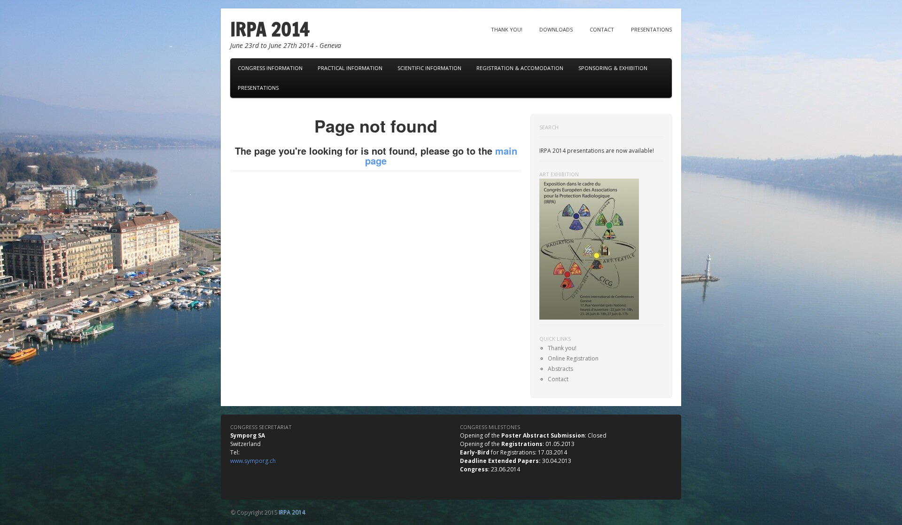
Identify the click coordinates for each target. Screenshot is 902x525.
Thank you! (506, 29)
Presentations (651, 29)
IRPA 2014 (270, 29)
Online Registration (573, 358)
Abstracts (560, 369)
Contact (602, 29)
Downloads (556, 29)
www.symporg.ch (253, 461)
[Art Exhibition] (589, 248)
